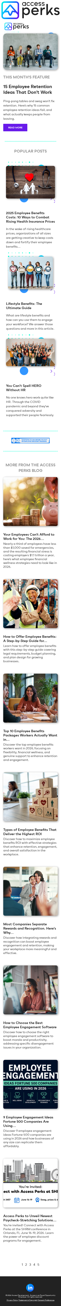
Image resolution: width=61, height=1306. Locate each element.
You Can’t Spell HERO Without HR (23, 388)
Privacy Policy (12, 1300)
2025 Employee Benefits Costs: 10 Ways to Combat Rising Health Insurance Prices (30, 217)
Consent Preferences (46, 1300)
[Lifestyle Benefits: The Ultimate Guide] (30, 288)
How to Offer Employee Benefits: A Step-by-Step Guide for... (29, 638)
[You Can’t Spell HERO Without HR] (30, 365)
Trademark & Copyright (28, 1300)
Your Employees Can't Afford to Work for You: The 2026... (28, 536)
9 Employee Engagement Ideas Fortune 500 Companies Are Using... (28, 1121)
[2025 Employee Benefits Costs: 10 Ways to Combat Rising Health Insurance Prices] (30, 197)
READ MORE (15, 127)
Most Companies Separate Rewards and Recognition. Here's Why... (29, 928)
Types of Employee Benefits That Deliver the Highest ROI (30, 832)
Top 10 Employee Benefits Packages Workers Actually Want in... (30, 735)
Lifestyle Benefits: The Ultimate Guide (24, 306)
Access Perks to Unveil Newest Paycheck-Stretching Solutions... (29, 1218)
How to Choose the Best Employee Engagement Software (30, 1025)
